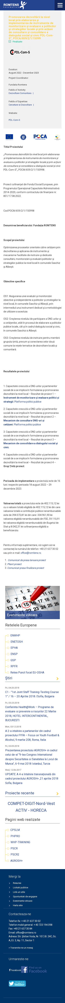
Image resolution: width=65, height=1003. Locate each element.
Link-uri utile (19, 892)
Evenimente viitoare (22, 901)
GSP (13, 660)
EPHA (14, 647)
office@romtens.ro (31, 552)
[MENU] (60, 5)
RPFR (14, 666)
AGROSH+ (16, 860)
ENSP (14, 654)
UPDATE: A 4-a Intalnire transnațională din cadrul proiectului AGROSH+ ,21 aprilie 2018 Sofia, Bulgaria (31, 779)
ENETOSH (17, 641)
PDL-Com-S (14, 120)
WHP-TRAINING (20, 842)
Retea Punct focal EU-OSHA (27, 672)
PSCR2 (15, 854)
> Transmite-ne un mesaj (21, 947)
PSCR (14, 848)
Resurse (17, 883)
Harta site (18, 905)
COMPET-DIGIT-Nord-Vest (31, 803)
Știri (8, 678)
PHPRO (15, 836)
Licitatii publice (20, 887)
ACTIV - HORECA (31, 810)
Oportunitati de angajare (25, 896)
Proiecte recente (19, 793)
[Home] (15, 5)
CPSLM (15, 830)
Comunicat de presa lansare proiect (27, 560)
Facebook (16, 970)
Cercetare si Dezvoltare (20, 104)
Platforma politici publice (27, 401)
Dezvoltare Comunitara (20, 93)
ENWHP (15, 635)
